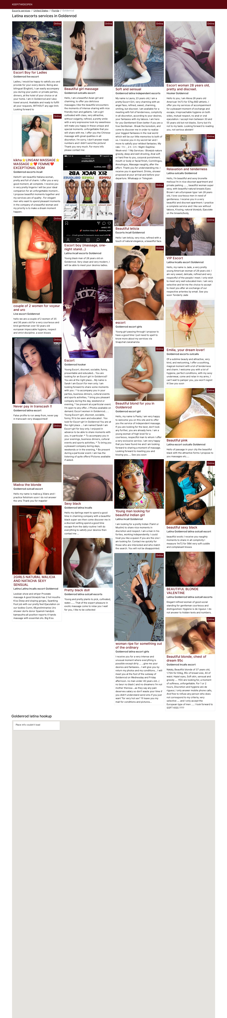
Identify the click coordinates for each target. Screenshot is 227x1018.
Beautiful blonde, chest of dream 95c (186, 658)
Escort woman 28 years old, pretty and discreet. (188, 87)
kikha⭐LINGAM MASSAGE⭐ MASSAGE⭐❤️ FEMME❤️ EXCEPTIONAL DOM (36, 164)
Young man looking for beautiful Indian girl (133, 513)
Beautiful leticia (127, 228)
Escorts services (21, 10)
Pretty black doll (77, 590)
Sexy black (72, 503)
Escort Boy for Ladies (30, 72)
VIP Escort (175, 258)
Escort (69, 360)
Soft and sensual (128, 89)
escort (121, 322)
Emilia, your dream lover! (186, 350)
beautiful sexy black (182, 527)
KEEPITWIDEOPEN (22, 4)
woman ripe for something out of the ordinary (139, 645)
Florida (55, 10)
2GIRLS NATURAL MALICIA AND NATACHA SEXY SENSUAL (34, 581)
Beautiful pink (177, 440)
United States (41, 10)
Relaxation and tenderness (187, 169)
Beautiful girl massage (81, 89)
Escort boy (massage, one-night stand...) (85, 247)
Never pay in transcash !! (32, 406)
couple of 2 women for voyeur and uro (36, 308)
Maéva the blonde (27, 485)
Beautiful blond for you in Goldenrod (135, 405)
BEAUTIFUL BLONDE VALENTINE (183, 591)
